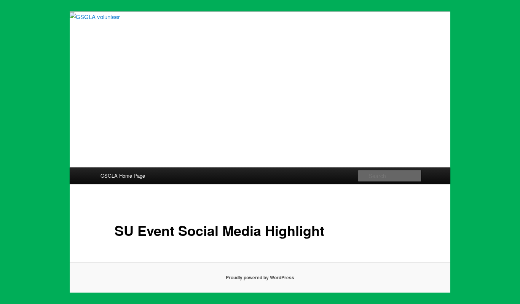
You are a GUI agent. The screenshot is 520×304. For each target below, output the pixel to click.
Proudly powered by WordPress (260, 277)
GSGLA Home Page (122, 175)
